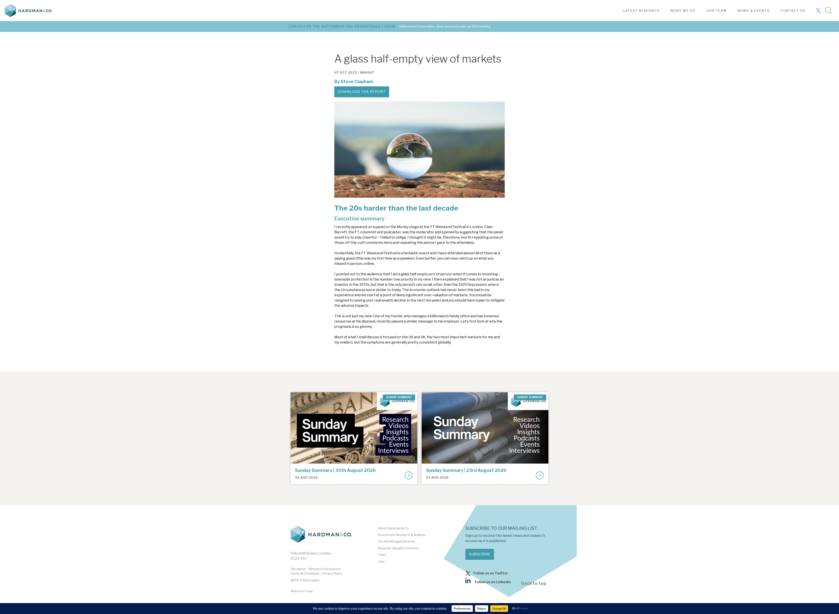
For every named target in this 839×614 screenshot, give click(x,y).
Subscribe (480, 554)
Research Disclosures (325, 569)
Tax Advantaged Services (396, 541)
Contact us (792, 10)
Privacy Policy (332, 573)
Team (382, 554)
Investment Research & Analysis (402, 535)
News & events (754, 10)
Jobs (381, 561)
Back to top (533, 583)
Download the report (362, 92)
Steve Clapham (357, 81)
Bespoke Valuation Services (398, 548)
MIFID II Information (305, 580)
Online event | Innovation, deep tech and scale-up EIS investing (445, 26)
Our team (716, 10)
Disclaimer (298, 569)
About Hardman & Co (393, 528)
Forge (309, 591)
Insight (367, 72)
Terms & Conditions (305, 573)
